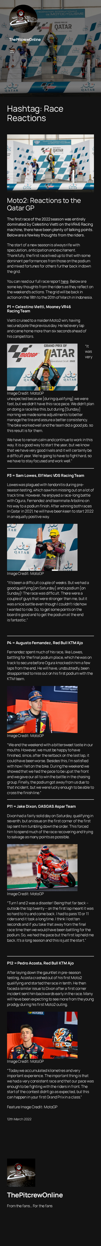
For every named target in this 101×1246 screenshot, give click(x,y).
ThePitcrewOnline (25, 39)
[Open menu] (12, 51)
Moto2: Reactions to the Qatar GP (44, 204)
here (65, 281)
